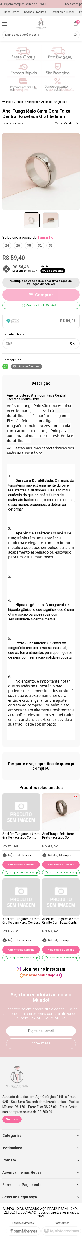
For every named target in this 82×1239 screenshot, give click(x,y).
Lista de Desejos (28, 366)
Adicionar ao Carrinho (21, 864)
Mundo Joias (72, 123)
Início (9, 102)
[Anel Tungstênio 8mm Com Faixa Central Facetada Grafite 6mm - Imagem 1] (32, 220)
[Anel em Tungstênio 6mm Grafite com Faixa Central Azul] (21, 919)
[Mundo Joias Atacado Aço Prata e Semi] (41, 23)
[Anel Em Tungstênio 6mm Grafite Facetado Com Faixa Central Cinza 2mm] (21, 834)
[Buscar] (75, 34)
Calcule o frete (13, 334)
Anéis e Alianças (27, 102)
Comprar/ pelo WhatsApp (43, 305)
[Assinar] (41, 1043)
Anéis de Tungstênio (54, 102)
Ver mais (12, 1119)
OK (72, 343)
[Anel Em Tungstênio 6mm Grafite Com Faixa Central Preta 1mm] (61, 919)
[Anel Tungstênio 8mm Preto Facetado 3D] (61, 834)
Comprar (44, 294)
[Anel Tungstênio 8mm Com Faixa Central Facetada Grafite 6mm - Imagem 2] (51, 220)
